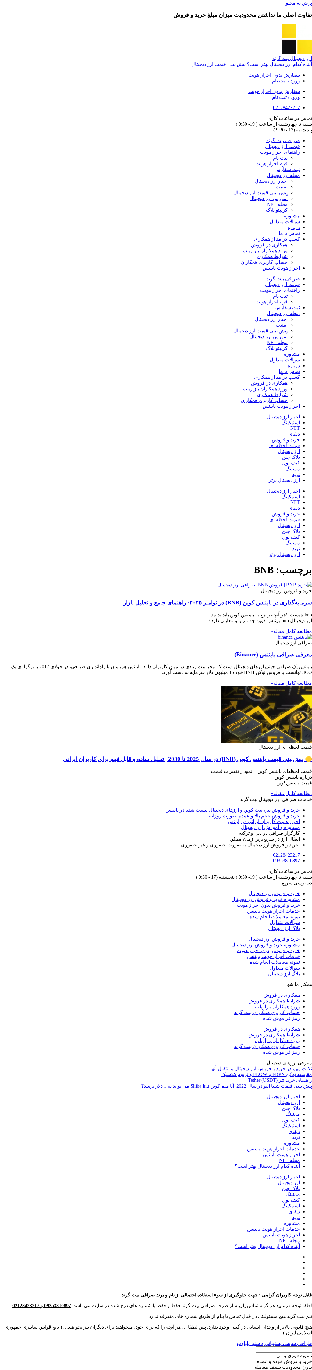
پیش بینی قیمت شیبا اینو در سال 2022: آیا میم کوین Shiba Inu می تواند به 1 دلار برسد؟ (226, 1085)
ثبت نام (280, 157)
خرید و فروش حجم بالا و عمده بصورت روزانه (254, 815)
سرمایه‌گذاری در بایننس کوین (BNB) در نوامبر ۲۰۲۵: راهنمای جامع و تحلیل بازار (217, 602)
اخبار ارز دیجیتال (271, 181)
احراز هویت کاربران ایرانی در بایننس (264, 821)
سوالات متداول (285, 221)
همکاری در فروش (269, 244)
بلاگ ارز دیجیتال (284, 928)
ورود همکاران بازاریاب (265, 250)
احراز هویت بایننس (281, 268)
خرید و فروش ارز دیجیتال (274, 893)
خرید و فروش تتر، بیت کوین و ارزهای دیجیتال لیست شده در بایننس (232, 809)
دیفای (294, 433)
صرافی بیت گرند (283, 140)
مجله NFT (277, 204)
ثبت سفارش (287, 169)
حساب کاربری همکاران (264, 262)
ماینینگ (292, 468)
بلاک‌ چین (291, 457)
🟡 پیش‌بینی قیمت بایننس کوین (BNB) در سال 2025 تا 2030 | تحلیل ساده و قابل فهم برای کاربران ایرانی (187, 759)
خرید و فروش (286, 439)
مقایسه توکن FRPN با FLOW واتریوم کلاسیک (266, 1074)
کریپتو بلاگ (277, 210)
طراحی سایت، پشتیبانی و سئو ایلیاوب (274, 1343)
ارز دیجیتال (289, 451)
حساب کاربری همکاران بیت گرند (267, 1012)
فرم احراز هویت (271, 163)
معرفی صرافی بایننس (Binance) (273, 654)
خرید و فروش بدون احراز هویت (268, 905)
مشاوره (292, 215)
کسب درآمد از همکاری (277, 239)
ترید (296, 474)
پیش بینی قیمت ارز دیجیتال (260, 192)
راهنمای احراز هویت (280, 152)
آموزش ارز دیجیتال (269, 198)
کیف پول (291, 462)
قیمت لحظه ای (284, 445)
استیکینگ (291, 422)
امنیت (282, 186)
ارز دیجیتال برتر (284, 480)
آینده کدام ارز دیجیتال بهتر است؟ (267, 1166)
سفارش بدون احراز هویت (274, 74)
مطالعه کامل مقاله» (291, 631)
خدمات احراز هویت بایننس (273, 910)
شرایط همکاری (272, 256)
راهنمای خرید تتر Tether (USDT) (280, 1080)
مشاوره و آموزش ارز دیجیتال (270, 827)
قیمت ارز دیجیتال (282, 146)
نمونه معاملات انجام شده (275, 916)
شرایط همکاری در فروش (274, 1000)
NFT (295, 428)
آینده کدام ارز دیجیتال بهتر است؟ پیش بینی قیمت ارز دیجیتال (251, 64)
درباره (294, 227)
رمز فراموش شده (281, 1018)
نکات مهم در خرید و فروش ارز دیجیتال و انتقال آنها (261, 1068)
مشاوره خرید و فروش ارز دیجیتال (266, 899)
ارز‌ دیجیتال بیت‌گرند (292, 58)
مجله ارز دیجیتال (283, 175)
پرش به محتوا (298, 2)
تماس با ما (289, 233)
